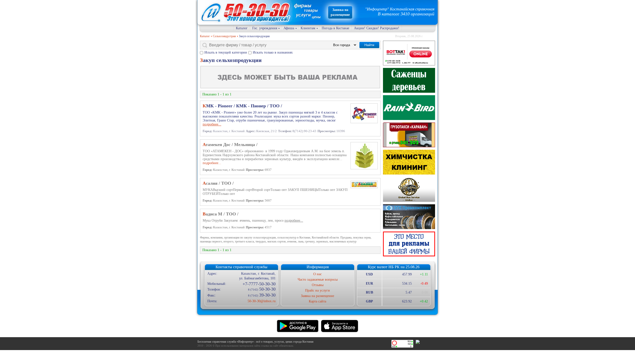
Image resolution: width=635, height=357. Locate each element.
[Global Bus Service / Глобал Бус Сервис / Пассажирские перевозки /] (409, 189)
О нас (317, 274)
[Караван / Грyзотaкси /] (409, 134)
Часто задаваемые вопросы (318, 279)
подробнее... (212, 124)
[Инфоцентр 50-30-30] (409, 244)
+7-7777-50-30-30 (259, 284)
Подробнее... (212, 163)
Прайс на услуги (317, 290)
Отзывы (317, 285)
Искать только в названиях (273, 52)
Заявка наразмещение (340, 12)
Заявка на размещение (317, 296)
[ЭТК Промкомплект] (409, 216)
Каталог (242, 28)
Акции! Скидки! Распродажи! (376, 28)
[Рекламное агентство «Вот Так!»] (409, 53)
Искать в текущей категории (225, 52)
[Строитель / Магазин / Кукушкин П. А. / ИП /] (409, 107)
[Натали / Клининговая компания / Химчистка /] (409, 162)
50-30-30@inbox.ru (261, 301)
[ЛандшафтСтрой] (409, 80)
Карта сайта (317, 301)
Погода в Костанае (335, 28)
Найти (369, 45)
